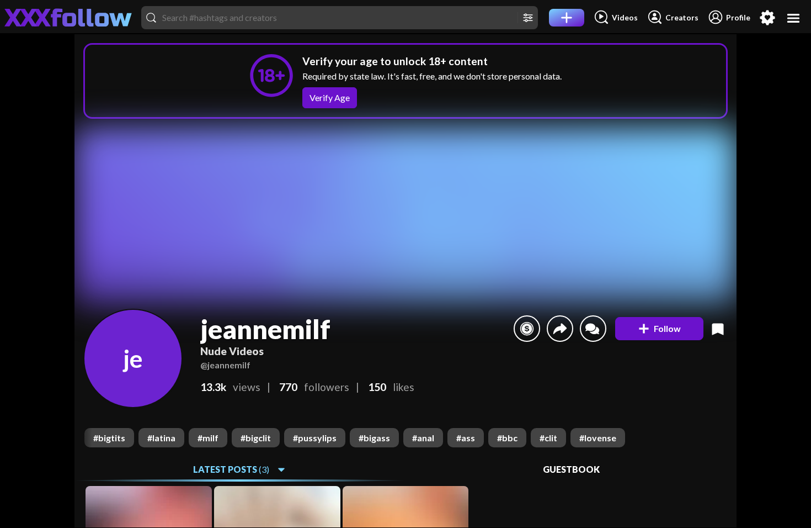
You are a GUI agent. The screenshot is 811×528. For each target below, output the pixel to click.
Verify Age (330, 97)
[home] (68, 17)
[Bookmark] (718, 328)
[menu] (793, 18)
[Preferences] (767, 17)
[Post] (566, 18)
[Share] (560, 328)
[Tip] (527, 328)
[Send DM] (593, 328)
